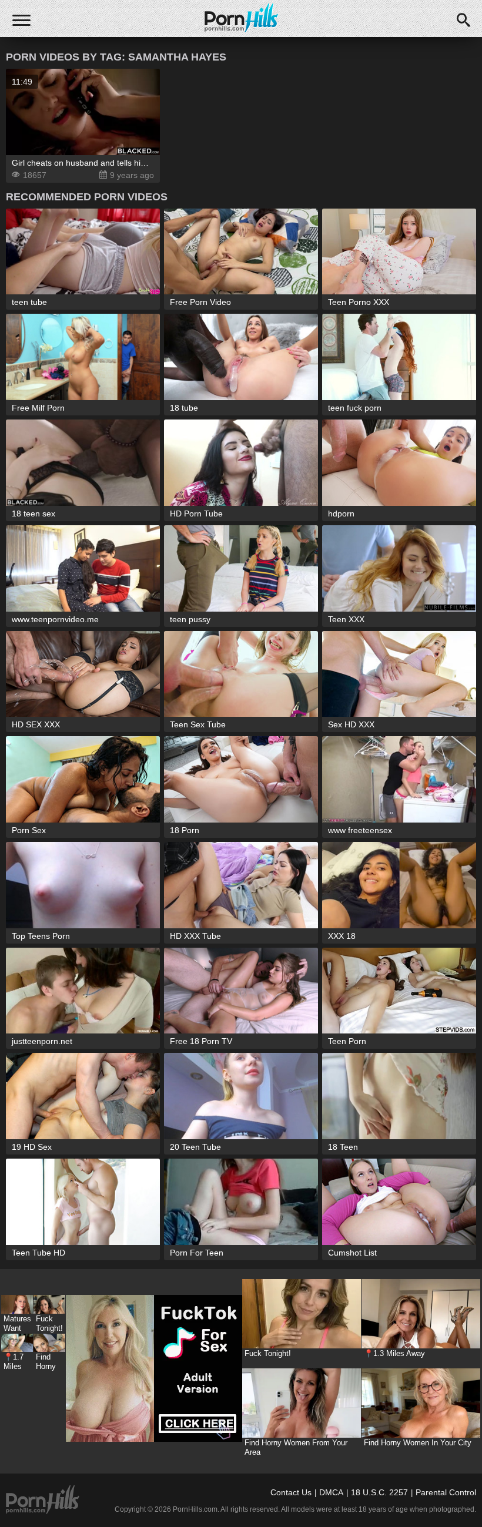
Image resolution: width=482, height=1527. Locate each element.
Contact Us (291, 1492)
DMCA (331, 1492)
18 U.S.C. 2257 (379, 1492)
